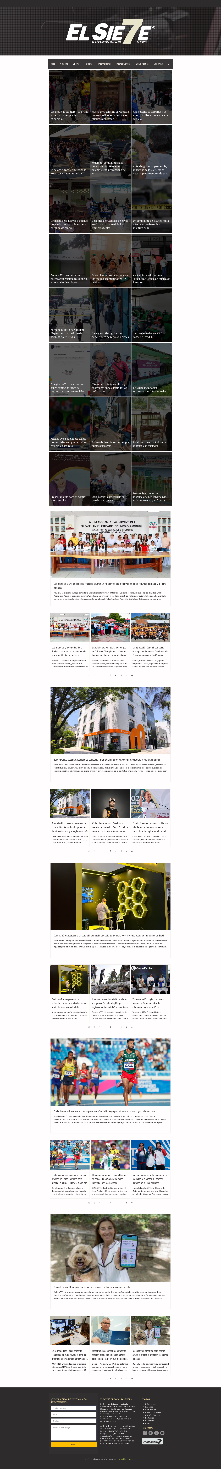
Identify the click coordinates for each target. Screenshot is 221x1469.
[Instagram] (150, 1439)
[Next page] (126, 681)
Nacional (89, 64)
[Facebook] (145, 1439)
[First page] (89, 681)
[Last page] (132, 681)
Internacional (104, 64)
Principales (151, 1410)
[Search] (170, 3)
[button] (168, 64)
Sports (76, 64)
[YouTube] (162, 1439)
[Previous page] (94, 681)
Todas (52, 64)
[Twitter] (156, 1439)
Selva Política (142, 64)
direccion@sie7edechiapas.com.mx (116, 1442)
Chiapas (64, 64)
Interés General (123, 64)
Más (156, 64)
